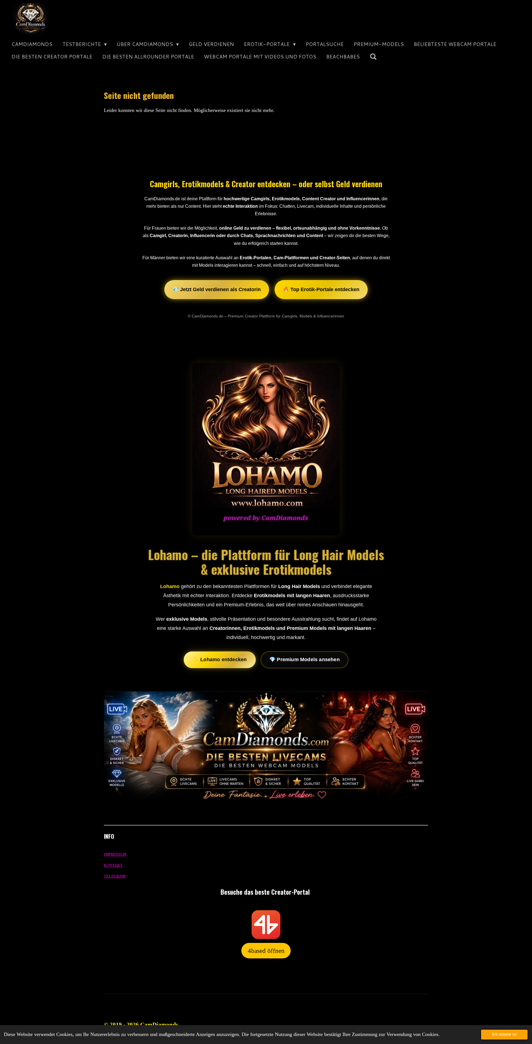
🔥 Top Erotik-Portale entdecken (321, 289)
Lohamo (170, 586)
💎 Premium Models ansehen (304, 659)
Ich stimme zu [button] (504, 1034)
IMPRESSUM (115, 854)
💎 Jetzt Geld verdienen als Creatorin (217, 289)
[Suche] (373, 56)
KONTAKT (113, 865)
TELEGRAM (114, 876)
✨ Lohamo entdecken (220, 659)
